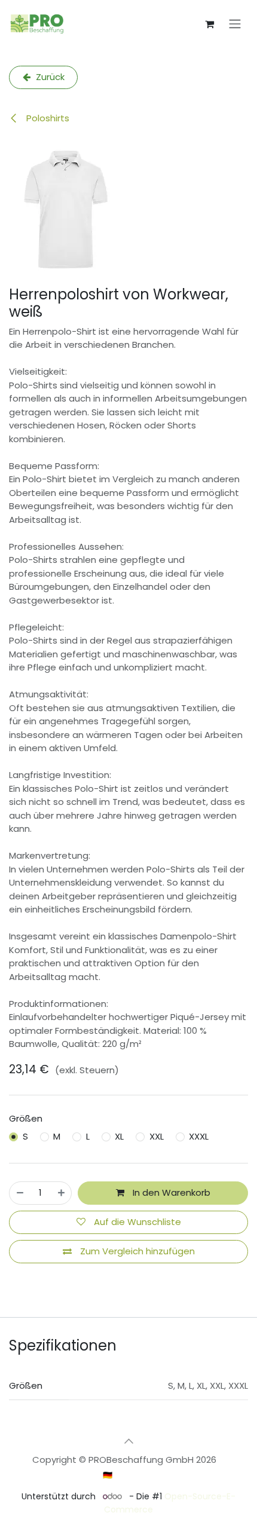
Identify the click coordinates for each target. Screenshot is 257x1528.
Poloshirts (46, 118)
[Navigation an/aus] (235, 24)
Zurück (49, 77)
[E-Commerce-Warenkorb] (209, 23)
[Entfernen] (20, 1193)
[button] (128, 1440)
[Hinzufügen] (61, 1193)
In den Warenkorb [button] (170, 1192)
